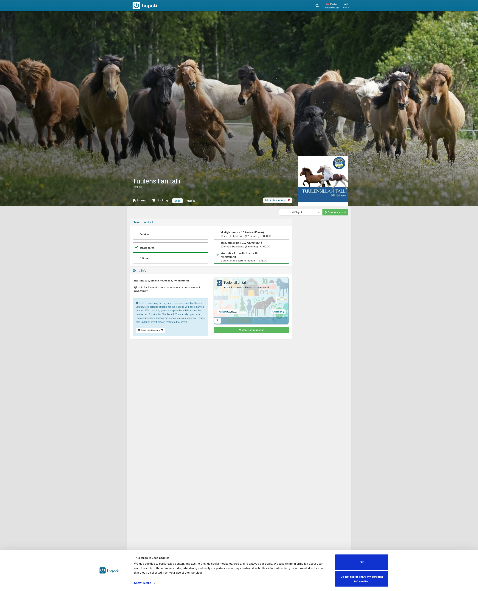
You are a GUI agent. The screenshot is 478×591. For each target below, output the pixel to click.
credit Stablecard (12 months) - (246, 234)
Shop (177, 200)
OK (362, 562)
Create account (336, 212)
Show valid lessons (150, 330)
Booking (162, 200)
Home (140, 200)
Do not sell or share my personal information (362, 579)
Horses (191, 200)
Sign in (346, 8)
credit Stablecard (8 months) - (245, 244)
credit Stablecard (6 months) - (244, 257)
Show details (142, 582)
